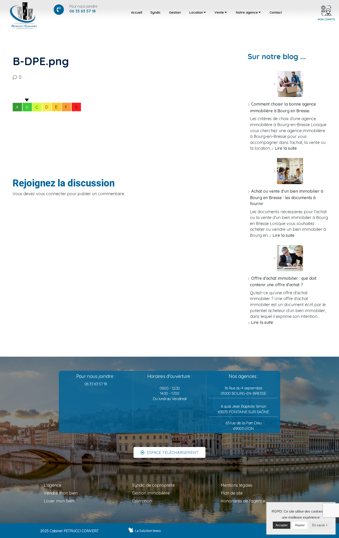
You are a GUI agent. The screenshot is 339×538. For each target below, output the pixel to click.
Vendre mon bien (60, 493)
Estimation (142, 501)
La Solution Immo (148, 531)
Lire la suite (286, 148)
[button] (169, 452)
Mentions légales (237, 485)
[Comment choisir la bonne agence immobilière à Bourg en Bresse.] (288, 84)
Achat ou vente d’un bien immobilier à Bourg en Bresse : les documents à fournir (286, 197)
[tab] (136, 12)
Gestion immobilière (151, 493)
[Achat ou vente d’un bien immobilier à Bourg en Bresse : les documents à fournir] (288, 171)
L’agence (52, 485)
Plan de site (232, 493)
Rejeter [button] (300, 525)
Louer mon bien (59, 501)
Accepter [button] (282, 525)
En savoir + (320, 525)
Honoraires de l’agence (243, 501)
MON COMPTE (326, 19)
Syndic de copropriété (153, 485)
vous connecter (51, 193)
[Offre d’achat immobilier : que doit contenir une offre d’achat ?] (288, 258)
